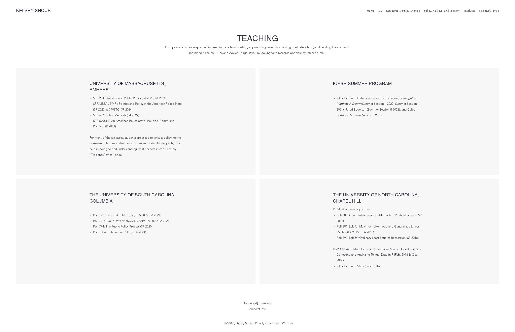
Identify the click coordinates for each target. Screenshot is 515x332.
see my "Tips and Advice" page (226, 53)
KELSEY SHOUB (33, 10)
